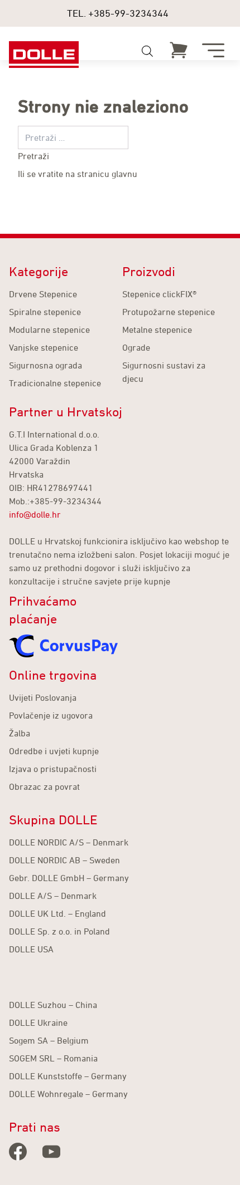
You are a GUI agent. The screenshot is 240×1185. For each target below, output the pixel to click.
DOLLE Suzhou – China (53, 1005)
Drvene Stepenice (43, 294)
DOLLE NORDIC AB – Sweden (64, 860)
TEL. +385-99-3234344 (118, 13)
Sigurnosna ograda (45, 365)
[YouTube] (51, 1152)
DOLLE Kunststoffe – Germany (68, 1076)
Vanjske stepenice (43, 347)
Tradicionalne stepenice (55, 383)
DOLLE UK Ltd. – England (57, 913)
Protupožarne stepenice (168, 312)
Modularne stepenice (49, 329)
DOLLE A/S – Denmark (53, 896)
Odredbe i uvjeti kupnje (54, 751)
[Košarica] (178, 50)
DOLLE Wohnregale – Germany (68, 1094)
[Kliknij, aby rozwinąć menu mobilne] (213, 50)
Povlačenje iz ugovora (51, 715)
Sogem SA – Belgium (49, 1040)
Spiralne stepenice (45, 312)
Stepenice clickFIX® (159, 294)
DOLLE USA (31, 949)
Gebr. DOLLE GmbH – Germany (69, 878)
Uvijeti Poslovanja (42, 697)
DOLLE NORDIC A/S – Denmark (68, 842)
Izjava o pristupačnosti (53, 769)
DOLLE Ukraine (38, 1022)
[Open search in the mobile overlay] (147, 51)
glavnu (124, 174)
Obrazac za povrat (44, 786)
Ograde (136, 347)
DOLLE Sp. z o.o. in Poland (59, 931)
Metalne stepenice (157, 329)
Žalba (19, 733)
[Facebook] (18, 1152)
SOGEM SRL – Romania (53, 1058)
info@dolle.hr (35, 514)
